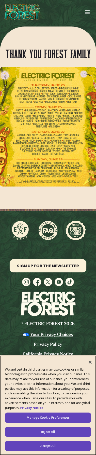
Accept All (48, 445)
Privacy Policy (48, 344)
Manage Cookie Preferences (48, 417)
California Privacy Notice (48, 354)
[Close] (90, 362)
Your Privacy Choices (51, 334)
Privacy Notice (31, 407)
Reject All (48, 431)
